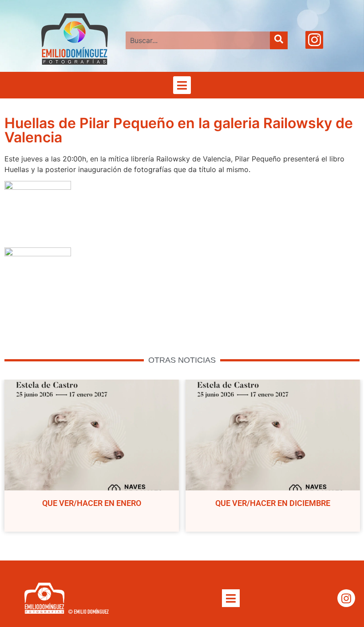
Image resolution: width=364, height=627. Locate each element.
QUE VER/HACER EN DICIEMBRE (272, 503)
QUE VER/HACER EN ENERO (91, 503)
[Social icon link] (314, 40)
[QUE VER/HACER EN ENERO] (91, 435)
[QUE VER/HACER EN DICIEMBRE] (273, 435)
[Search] (279, 40)
